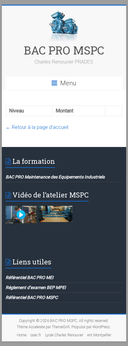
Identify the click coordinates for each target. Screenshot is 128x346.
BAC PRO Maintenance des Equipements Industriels (55, 176)
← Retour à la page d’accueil (37, 127)
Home (21, 335)
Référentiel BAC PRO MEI (29, 277)
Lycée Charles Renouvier (64, 335)
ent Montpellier (99, 335)
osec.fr (35, 335)
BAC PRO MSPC (64, 50)
